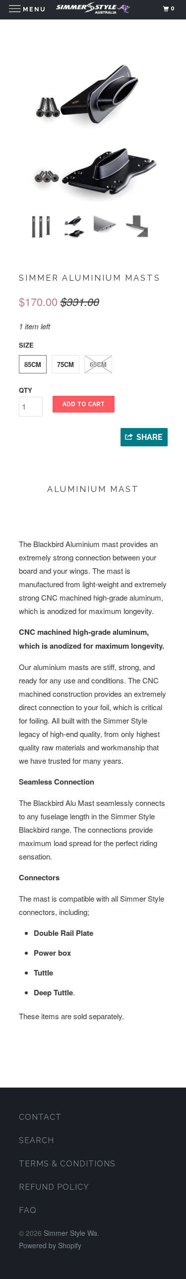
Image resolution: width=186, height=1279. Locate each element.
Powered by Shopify (50, 1245)
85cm (32, 364)
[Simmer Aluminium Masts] (93, 130)
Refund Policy (54, 1187)
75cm (65, 364)
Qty (25, 390)
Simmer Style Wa (70, 1233)
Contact (40, 1117)
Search (36, 1140)
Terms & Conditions (67, 1163)
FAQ (28, 1210)
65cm (98, 364)
